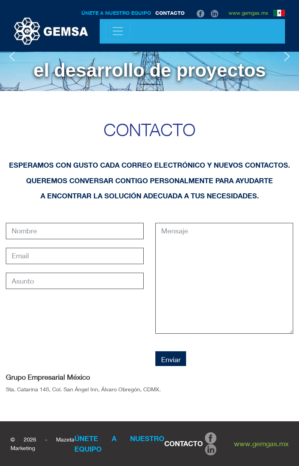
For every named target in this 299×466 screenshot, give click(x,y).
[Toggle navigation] (118, 31)
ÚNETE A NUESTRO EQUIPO (116, 13)
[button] (12, 56)
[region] (149, 56)
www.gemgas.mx (248, 13)
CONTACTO (170, 13)
